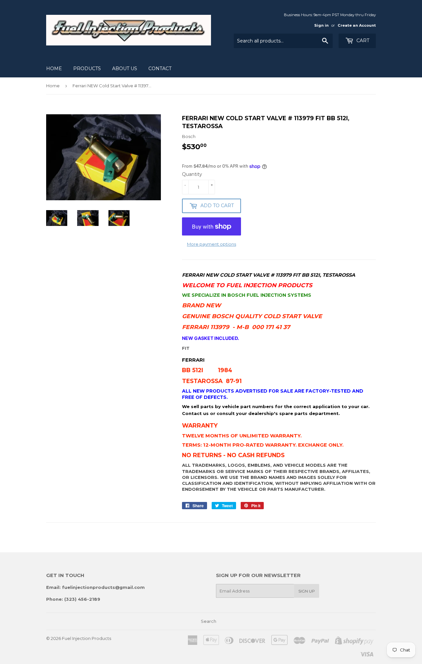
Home (54, 68)
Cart (362, 40)
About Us (124, 68)
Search (208, 621)
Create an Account (357, 25)
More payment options (211, 244)
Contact (159, 68)
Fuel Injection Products (86, 638)
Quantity (192, 174)
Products (87, 68)
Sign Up (306, 591)
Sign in (321, 25)
